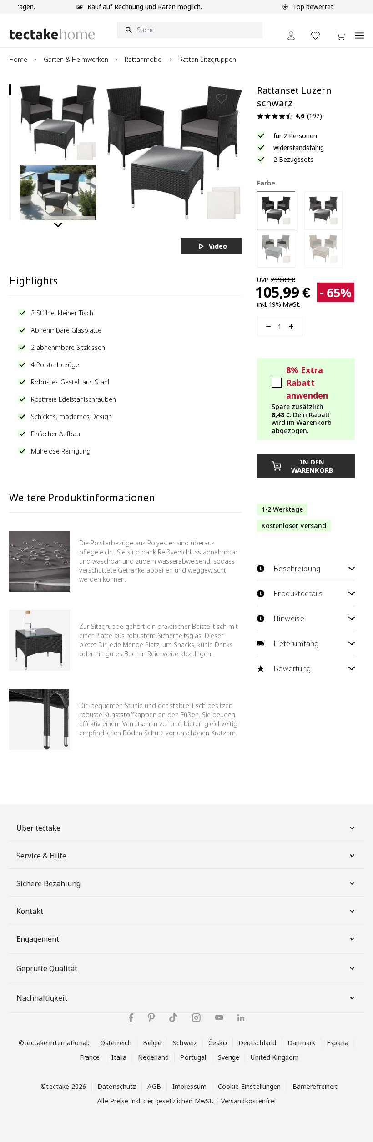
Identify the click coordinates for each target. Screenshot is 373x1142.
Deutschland (257, 1042)
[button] (58, 122)
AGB (154, 1086)
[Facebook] (131, 1017)
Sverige (229, 1057)
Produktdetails (298, 593)
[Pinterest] (151, 1017)
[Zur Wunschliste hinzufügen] (221, 98)
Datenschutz (116, 1086)
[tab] (10, 89)
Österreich (115, 1042)
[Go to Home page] (52, 34)
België (152, 1042)
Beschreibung (297, 568)
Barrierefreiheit (315, 1086)
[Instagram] (196, 1017)
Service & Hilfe (41, 856)
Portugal (193, 1057)
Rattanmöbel (144, 59)
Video (218, 246)
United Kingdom (275, 1057)
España (337, 1042)
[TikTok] (173, 1017)
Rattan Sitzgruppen (207, 59)
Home (18, 59)
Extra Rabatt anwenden (307, 382)
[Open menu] (359, 30)
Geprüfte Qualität (46, 968)
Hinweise (288, 618)
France (90, 1057)
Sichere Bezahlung (48, 883)
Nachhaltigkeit (41, 998)
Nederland (153, 1057)
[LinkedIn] (240, 1017)
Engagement (37, 939)
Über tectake (38, 828)
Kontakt (29, 911)
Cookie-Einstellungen (249, 1086)
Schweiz (185, 1042)
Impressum (189, 1086)
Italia (119, 1057)
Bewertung (292, 668)
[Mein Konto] (291, 35)
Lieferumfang (296, 643)
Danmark (301, 1042)
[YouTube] (219, 1017)
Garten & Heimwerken (76, 59)
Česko (217, 1042)
